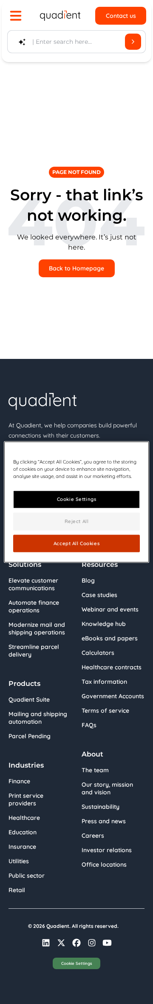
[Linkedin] (46, 943)
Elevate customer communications (33, 584)
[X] (61, 943)
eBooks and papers (110, 638)
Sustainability (100, 807)
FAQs (89, 725)
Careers (93, 835)
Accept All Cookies (76, 543)
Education (22, 832)
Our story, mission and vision (107, 788)
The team (95, 770)
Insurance (22, 846)
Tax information (104, 681)
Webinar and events (110, 609)
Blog (88, 580)
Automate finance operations (33, 606)
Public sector (26, 875)
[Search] (133, 42)
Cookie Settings (76, 963)
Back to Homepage (76, 268)
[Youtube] (107, 943)
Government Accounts (113, 696)
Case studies (99, 595)
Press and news (104, 821)
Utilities (18, 861)
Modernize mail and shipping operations (36, 628)
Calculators (98, 653)
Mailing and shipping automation (37, 717)
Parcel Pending (29, 736)
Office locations (104, 864)
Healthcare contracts (112, 667)
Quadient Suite (29, 699)
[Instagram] (91, 943)
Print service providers (25, 799)
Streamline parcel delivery (33, 650)
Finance (19, 781)
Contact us (121, 16)
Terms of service (105, 710)
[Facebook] (76, 943)
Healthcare (24, 818)
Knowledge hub (104, 624)
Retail (16, 890)
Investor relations (107, 850)
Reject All (77, 521)
